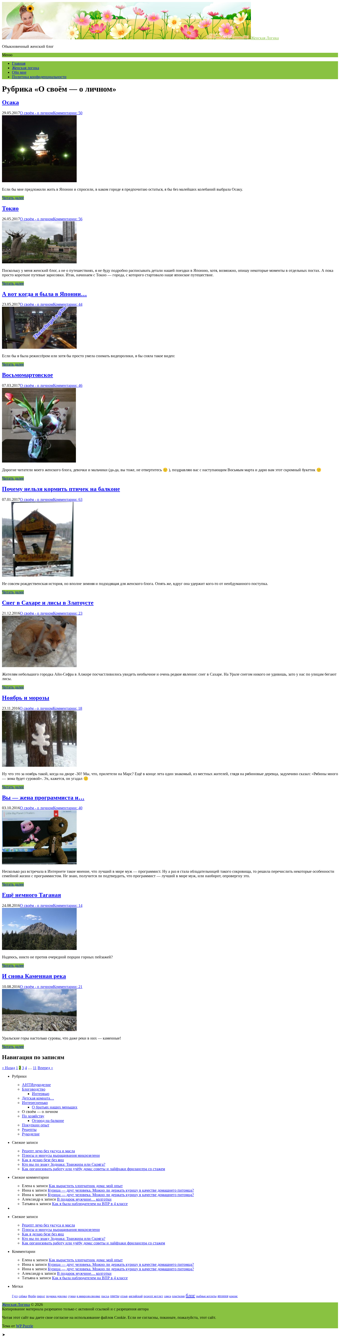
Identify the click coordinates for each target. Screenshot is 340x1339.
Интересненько (35, 1103)
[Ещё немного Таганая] (39, 948)
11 (35, 1068)
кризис (233, 1296)
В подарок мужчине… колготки (84, 1199)
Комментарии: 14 (67, 905)
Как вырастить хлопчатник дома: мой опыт (86, 1186)
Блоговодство (33, 1089)
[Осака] (39, 181)
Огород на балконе (48, 1120)
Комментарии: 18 (67, 708)
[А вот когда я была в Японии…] (39, 347)
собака (23, 1296)
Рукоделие (31, 1134)
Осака (10, 102)
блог (190, 1295)
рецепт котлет (153, 1296)
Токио (10, 208)
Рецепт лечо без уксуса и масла (48, 1151)
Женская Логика (265, 38)
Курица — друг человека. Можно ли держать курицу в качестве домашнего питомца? (121, 1190)
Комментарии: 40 (67, 808)
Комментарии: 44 (67, 304)
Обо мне (19, 72)
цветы (114, 1296)
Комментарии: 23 (67, 613)
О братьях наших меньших (54, 1107)
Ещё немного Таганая (31, 895)
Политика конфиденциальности (39, 77)
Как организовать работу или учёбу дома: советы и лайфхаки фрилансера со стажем (93, 1169)
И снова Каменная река (34, 976)
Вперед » (45, 1068)
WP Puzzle (24, 1326)
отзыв (124, 1296)
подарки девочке (56, 1296)
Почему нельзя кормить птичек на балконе (61, 489)
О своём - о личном (36, 113)
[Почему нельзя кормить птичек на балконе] (37, 575)
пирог (41, 1296)
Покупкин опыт (35, 1125)
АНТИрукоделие (36, 1085)
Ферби (32, 1296)
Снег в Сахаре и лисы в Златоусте (48, 602)
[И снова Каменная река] (39, 1030)
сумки (72, 1296)
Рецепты (29, 1129)
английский (136, 1296)
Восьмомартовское (27, 375)
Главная (18, 63)
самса (167, 1296)
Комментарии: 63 (67, 499)
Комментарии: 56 (67, 219)
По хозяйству (33, 1116)
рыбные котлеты (206, 1296)
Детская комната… (38, 1098)
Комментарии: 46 (67, 385)
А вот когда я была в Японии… (44, 294)
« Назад (8, 1068)
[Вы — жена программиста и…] (39, 863)
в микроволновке (88, 1296)
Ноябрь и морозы (25, 698)
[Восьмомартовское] (39, 461)
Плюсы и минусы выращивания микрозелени (61, 1155)
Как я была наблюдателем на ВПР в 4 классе (90, 1204)
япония (223, 1296)
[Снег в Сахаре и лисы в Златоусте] (39, 666)
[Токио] (39, 262)
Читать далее (13, 198)
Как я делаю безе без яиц (43, 1160)
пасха (105, 1296)
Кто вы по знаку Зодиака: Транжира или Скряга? (63, 1164)
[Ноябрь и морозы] (39, 765)
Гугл (15, 1296)
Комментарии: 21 (67, 987)
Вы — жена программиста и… (43, 797)
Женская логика (25, 68)
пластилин (178, 1296)
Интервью (40, 1094)
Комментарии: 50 (67, 113)
